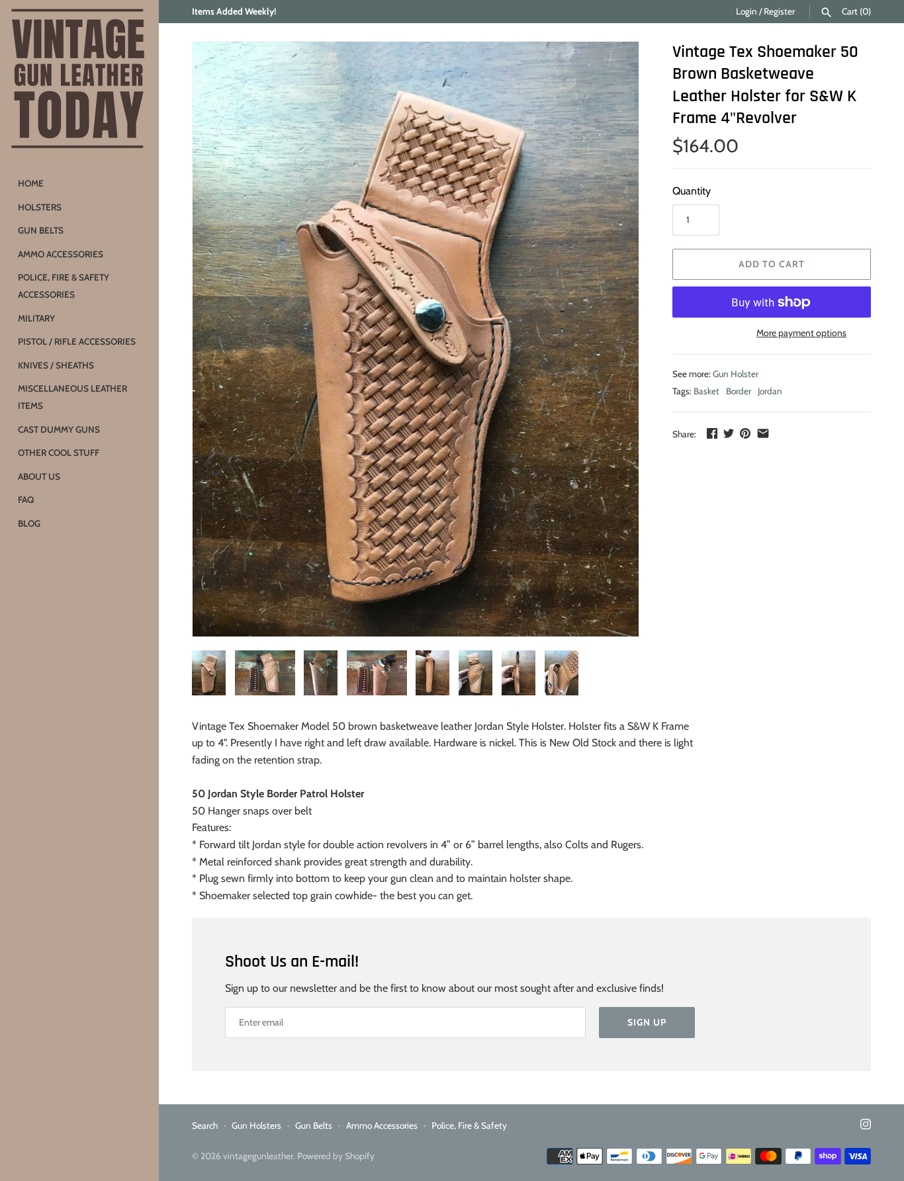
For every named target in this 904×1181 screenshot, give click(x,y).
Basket (706, 391)
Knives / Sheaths (56, 365)
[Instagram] (865, 1126)
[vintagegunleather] (79, 79)
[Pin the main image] (745, 433)
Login (746, 11)
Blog (29, 523)
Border (738, 391)
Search (205, 1125)
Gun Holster (735, 374)
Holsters (40, 207)
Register (779, 11)
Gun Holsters (256, 1125)
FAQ (26, 499)
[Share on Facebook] (712, 433)
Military (36, 318)
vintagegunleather (258, 1156)
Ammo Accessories (60, 254)
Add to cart (772, 264)
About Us (39, 476)
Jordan (770, 391)
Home (31, 183)
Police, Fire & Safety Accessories (63, 286)
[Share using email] (763, 433)
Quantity (691, 191)
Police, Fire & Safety (469, 1125)
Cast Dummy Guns (59, 429)
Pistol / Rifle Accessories (77, 341)
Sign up (646, 1022)
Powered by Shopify (336, 1156)
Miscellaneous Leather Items (72, 397)
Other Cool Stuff (58, 452)
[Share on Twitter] (728, 433)
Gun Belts (41, 230)
